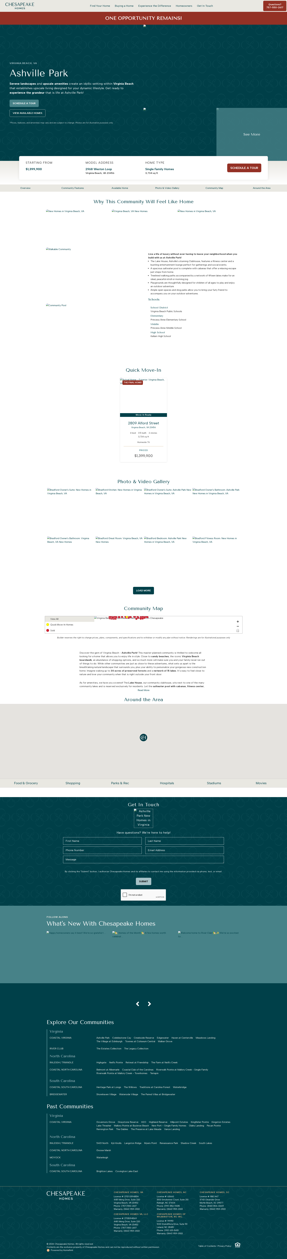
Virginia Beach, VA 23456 (100, 170)
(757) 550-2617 (129, 1206)
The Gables (122, 1129)
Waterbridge (180, 1087)
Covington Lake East (126, 1171)
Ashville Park (103, 1037)
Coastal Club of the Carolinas (138, 1069)
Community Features (72, 188)
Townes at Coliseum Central (140, 1041)
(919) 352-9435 (172, 1206)
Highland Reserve (158, 1122)
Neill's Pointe (116, 1062)
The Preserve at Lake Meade (146, 1129)
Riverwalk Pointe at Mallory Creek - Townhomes (121, 1073)
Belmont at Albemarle (107, 1069)
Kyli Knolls (116, 1143)
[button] (127, 617)
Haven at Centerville (182, 1037)
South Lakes (205, 1143)
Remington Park (104, 1129)
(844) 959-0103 (132, 1209)
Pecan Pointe (214, 1125)
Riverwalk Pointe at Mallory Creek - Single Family (182, 1069)
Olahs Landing (196, 1125)
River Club (56, 1048)
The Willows (130, 1087)
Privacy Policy (224, 1246)
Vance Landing (172, 1129)
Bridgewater (58, 1094)
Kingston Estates (221, 1122)
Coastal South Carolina (66, 1087)
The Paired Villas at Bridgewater (158, 1094)
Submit (143, 881)
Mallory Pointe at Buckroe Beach (131, 1125)
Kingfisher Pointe (200, 1122)
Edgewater (163, 1037)
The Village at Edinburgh (109, 1041)
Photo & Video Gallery (167, 188)
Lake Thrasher (103, 1125)
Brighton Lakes (104, 1171)
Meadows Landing (205, 1037)
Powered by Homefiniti (62, 1250)
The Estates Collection (108, 1048)
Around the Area (261, 188)
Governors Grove (105, 1122)
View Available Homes (27, 113)
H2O (143, 1122)
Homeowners (184, 5)
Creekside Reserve (144, 1037)
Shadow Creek (188, 1143)
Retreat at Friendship (137, 1062)
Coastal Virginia (60, 1037)
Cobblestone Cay (121, 1037)
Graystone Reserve (128, 1122)
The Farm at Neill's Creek (164, 1062)
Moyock (55, 1157)
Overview (25, 188)
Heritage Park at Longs (108, 1087)
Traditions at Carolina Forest (154, 1087)
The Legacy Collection (136, 1048)
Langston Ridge (132, 1143)
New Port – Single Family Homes (169, 1125)
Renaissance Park (169, 1143)
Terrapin (154, 1073)
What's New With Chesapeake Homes (101, 923)
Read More (143, 690)
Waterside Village (128, 1094)
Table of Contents (207, 1246)
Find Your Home (100, 5)
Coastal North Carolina (66, 1069)
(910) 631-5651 (171, 1230)
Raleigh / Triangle (61, 1062)
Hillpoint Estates (179, 1122)
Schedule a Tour (24, 103)
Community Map (214, 188)
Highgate (101, 1062)
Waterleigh (102, 1157)
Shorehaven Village (106, 1094)
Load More (143, 590)
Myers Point (150, 1143)
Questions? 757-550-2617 (274, 6)
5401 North (102, 1143)
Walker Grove (165, 1041)
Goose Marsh (103, 1150)
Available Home (120, 188)
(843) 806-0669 (215, 1206)
